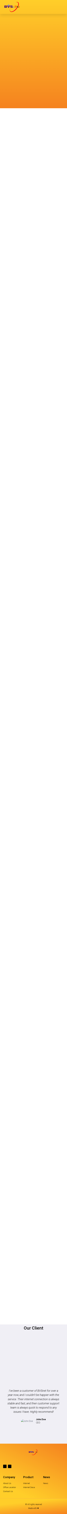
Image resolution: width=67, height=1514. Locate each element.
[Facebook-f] (5, 1466)
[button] (61, 7)
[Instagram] (9, 1466)
